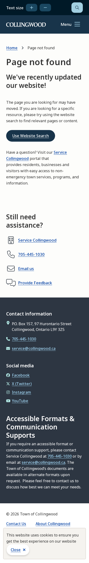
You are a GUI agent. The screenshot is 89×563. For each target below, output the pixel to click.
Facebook (21, 375)
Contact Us (16, 523)
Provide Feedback (35, 282)
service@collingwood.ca (34, 348)
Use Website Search (30, 135)
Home (12, 47)
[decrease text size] (45, 7)
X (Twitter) (22, 383)
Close (16, 549)
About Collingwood (53, 523)
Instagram (21, 392)
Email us (26, 268)
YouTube (20, 400)
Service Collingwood (37, 240)
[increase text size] (31, 7)
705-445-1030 (31, 254)
